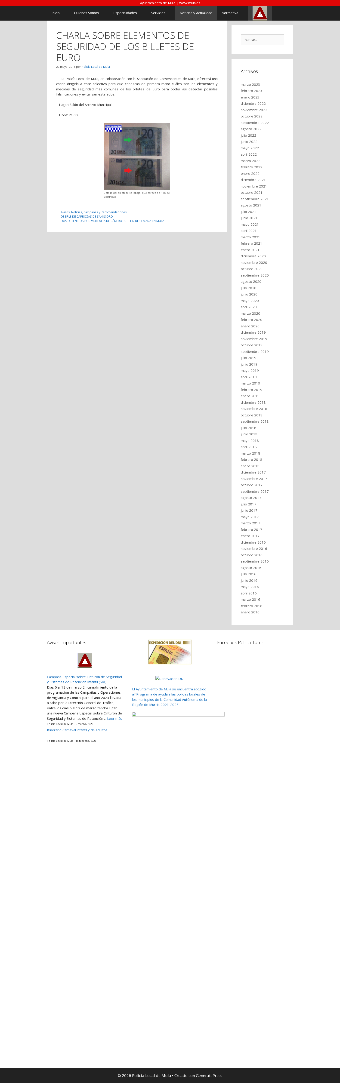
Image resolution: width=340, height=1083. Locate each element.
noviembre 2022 (254, 110)
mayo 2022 (250, 148)
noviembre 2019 (254, 338)
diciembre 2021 (253, 179)
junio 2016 (249, 580)
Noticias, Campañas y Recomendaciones (99, 212)
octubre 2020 (252, 268)
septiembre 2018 (255, 421)
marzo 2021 (250, 237)
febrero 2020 (251, 319)
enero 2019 (250, 396)
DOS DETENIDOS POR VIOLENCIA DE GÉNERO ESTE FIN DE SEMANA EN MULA (112, 221)
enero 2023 (250, 97)
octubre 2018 (252, 415)
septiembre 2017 (255, 491)
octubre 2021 (252, 192)
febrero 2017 (251, 529)
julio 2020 (248, 288)
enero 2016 (250, 612)
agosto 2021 (251, 205)
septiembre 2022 (255, 122)
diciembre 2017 (253, 472)
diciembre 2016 (253, 542)
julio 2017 (248, 504)
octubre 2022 (252, 116)
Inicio (56, 12)
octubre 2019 (252, 345)
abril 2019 (249, 377)
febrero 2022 (251, 167)
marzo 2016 (250, 599)
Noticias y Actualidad (196, 12)
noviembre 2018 (254, 408)
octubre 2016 (252, 555)
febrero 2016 (251, 605)
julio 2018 (248, 427)
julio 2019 (248, 357)
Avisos (65, 212)
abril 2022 (249, 154)
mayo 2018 (250, 440)
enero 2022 (250, 173)
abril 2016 (249, 593)
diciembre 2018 (253, 402)
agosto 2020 (251, 281)
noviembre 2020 (254, 262)
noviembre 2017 (254, 478)
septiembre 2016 (255, 561)
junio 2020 (249, 294)
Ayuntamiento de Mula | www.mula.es (170, 2)
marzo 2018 (250, 453)
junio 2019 (249, 364)
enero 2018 (250, 466)
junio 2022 (249, 141)
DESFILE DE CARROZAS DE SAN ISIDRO (87, 216)
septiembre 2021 (255, 199)
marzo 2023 (250, 84)
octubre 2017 (252, 485)
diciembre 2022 (253, 103)
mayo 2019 (250, 370)
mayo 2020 (250, 300)
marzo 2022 (250, 160)
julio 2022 (248, 135)
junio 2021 (249, 217)
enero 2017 (250, 535)
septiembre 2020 (255, 275)
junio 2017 (249, 510)
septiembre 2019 (255, 351)
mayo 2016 (250, 586)
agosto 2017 (251, 497)
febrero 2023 (251, 90)
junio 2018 (249, 434)
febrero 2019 (251, 389)
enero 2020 (250, 326)
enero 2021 (250, 249)
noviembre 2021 (254, 186)
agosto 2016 (251, 567)
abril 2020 (249, 307)
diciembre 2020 (253, 256)
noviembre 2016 (254, 548)
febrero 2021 (251, 243)
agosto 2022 (251, 128)
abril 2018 (249, 446)
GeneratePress (209, 1075)
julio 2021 (248, 211)
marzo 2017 (250, 523)
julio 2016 (248, 574)
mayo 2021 (250, 224)
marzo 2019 (250, 383)
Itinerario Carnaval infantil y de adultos (77, 730)
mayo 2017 (250, 516)
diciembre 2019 (253, 332)
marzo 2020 (250, 313)
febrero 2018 (251, 459)
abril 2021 (249, 230)
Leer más (114, 718)
